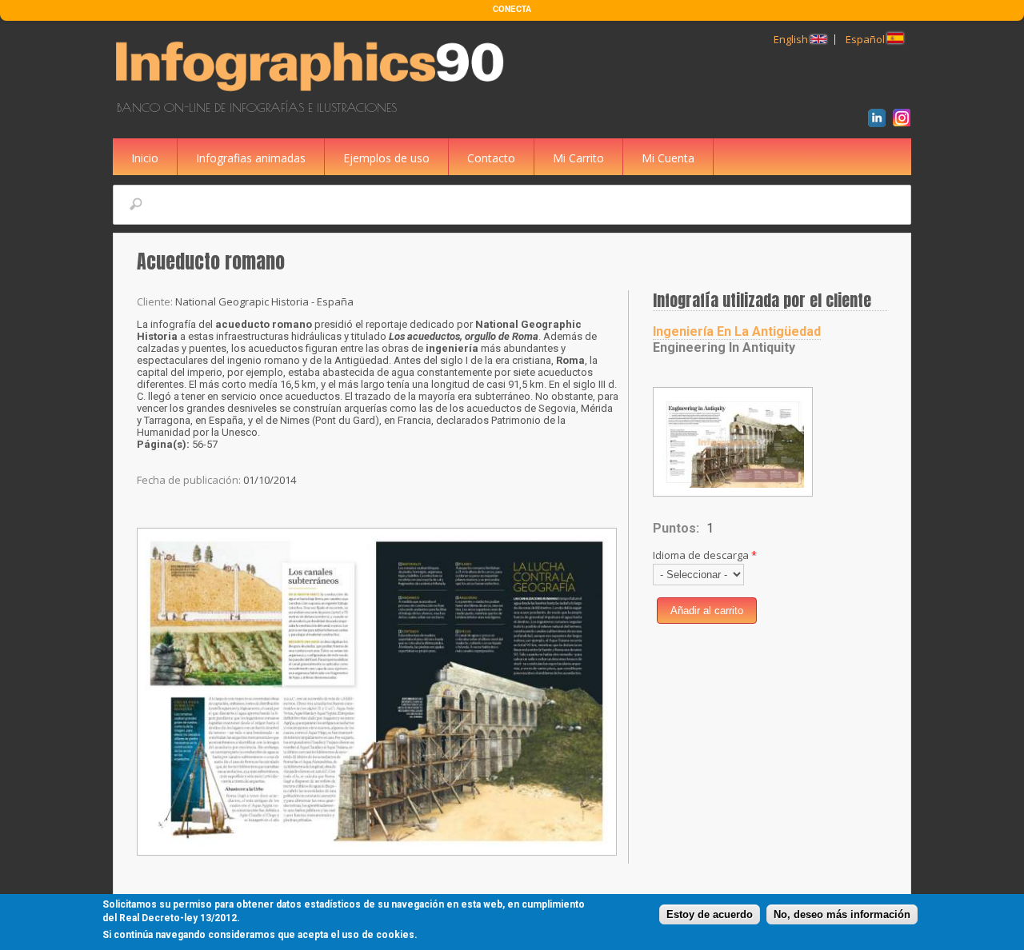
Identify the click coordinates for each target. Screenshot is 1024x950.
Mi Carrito (578, 158)
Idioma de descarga (705, 555)
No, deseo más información (842, 914)
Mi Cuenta (668, 158)
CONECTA (512, 8)
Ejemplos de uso (386, 158)
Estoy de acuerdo (709, 914)
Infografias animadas (251, 158)
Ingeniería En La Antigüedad (737, 331)
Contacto (491, 158)
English (792, 39)
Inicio (144, 158)
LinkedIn (879, 120)
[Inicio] (312, 93)
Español (866, 39)
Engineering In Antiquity (724, 347)
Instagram (904, 120)
